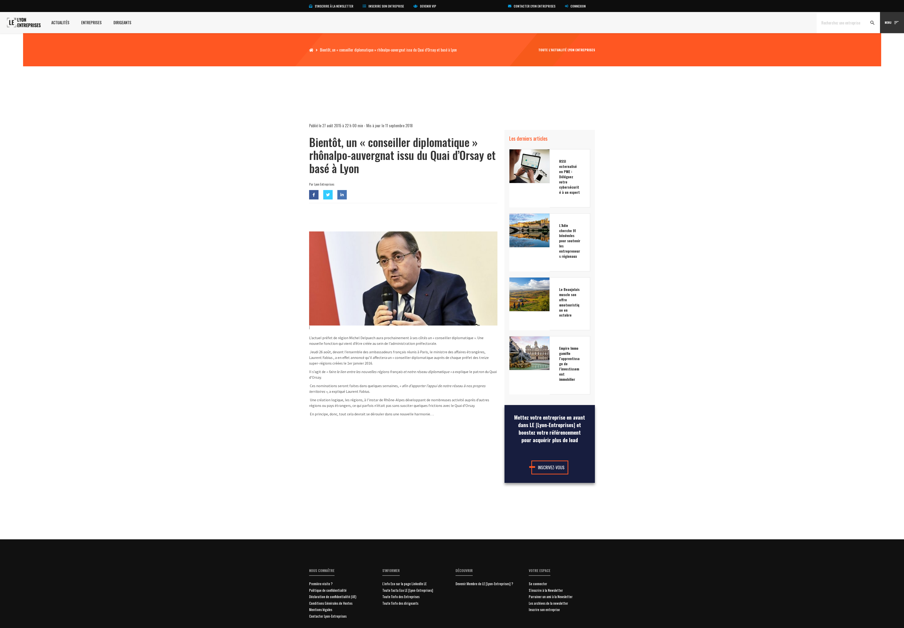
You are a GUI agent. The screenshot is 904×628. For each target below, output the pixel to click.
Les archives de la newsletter (548, 603)
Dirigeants (122, 22)
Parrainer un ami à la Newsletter (551, 596)
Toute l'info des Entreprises (401, 596)
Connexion (578, 6)
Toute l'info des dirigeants (400, 603)
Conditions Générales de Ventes (330, 603)
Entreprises (91, 22)
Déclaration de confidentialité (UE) (332, 596)
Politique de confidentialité (328, 590)
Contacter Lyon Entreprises (534, 6)
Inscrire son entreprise (386, 6)
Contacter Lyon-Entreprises (328, 616)
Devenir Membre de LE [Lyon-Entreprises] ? (484, 583)
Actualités (60, 22)
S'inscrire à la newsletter (334, 6)
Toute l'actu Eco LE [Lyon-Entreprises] (407, 590)
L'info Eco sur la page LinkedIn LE (404, 583)
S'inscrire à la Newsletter (546, 590)
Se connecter (538, 583)
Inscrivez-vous (551, 467)
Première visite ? (321, 583)
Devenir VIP (428, 6)
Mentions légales (320, 609)
